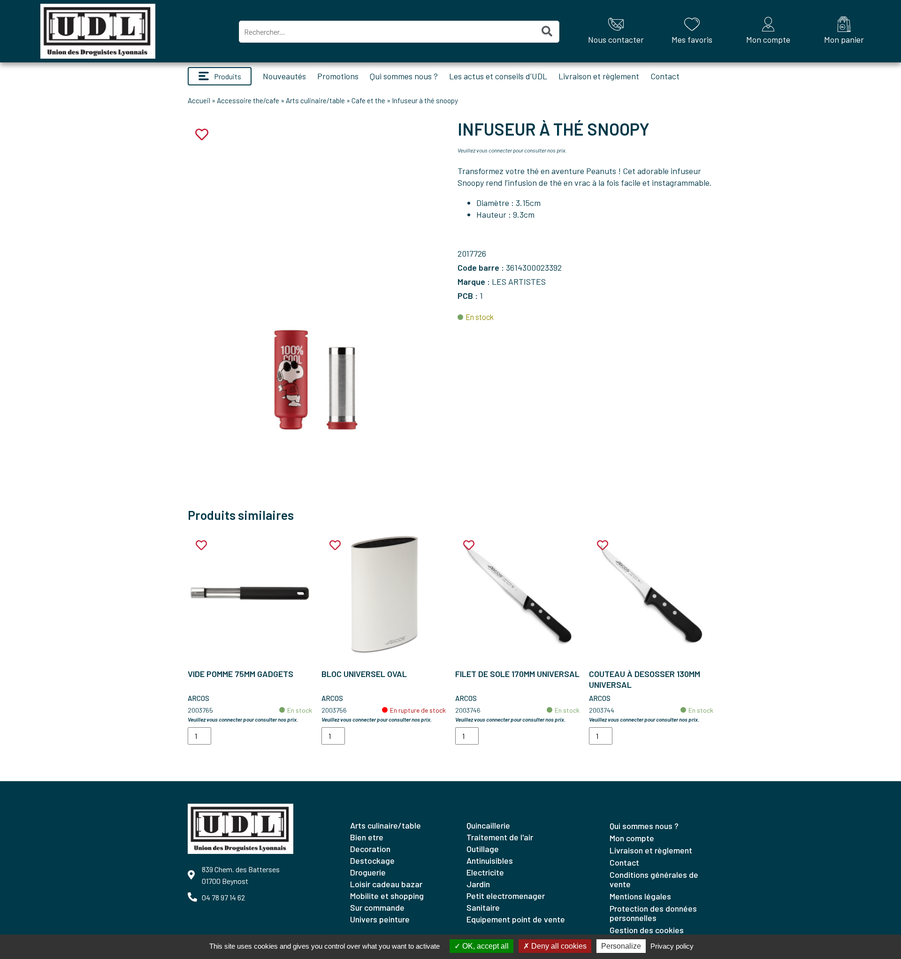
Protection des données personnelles (653, 913)
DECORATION (370, 849)
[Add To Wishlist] (201, 545)
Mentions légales (640, 896)
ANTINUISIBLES (489, 860)
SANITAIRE (483, 907)
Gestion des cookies (647, 930)
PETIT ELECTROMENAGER (505, 895)
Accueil (199, 100)
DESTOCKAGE (372, 860)
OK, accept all (484, 946)
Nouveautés (284, 76)
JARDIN (478, 884)
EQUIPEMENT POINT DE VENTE (515, 919)
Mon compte (632, 838)
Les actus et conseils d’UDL (498, 76)
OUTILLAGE (482, 849)
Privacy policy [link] (672, 946)
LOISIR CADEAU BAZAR (386, 884)
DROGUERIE (368, 872)
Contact (665, 76)
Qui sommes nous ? (404, 76)
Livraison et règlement (598, 76)
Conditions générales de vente (654, 879)
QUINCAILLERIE (488, 825)
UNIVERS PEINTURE (380, 919)
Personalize (621, 946)
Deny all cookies (558, 946)
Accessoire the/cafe (248, 100)
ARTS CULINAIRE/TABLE (385, 825)
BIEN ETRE (366, 837)
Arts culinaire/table (315, 100)
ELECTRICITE (485, 872)
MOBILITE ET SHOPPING (387, 895)
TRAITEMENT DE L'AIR (499, 837)
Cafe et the (368, 100)
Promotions (338, 76)
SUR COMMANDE (377, 907)
